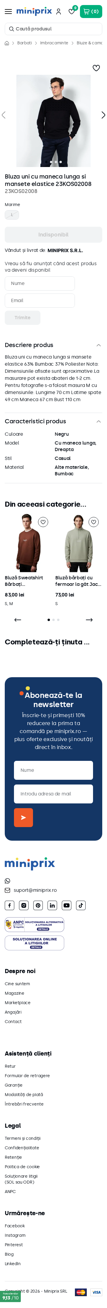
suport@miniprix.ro (35, 890)
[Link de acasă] (7, 43)
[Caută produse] (11, 29)
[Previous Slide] (18, 620)
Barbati (24, 43)
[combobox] (53, 29)
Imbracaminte (54, 43)
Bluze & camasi (91, 43)
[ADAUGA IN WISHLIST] (96, 68)
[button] (53, 121)
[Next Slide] (89, 620)
